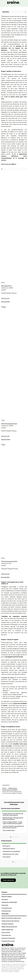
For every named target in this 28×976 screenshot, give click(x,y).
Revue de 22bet (5, 439)
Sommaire (5, 12)
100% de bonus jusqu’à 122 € (9, 424)
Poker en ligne (5, 932)
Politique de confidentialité (9, 902)
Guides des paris (6, 841)
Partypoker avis (6, 935)
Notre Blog (4, 899)
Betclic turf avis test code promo (11, 918)
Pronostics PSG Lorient (8, 941)
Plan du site (4, 905)
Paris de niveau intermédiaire (10, 808)
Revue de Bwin (5, 577)
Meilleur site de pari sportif (9, 926)
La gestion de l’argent (7, 677)
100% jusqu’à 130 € (6, 286)
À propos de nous (6, 908)
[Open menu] (26, 2)
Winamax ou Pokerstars (8, 938)
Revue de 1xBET (5, 302)
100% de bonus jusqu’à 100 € (9, 561)
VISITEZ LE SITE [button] (5, 298)
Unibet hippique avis (7, 929)
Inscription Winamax (7, 924)
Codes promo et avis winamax (10, 921)
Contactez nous (6, 911)
